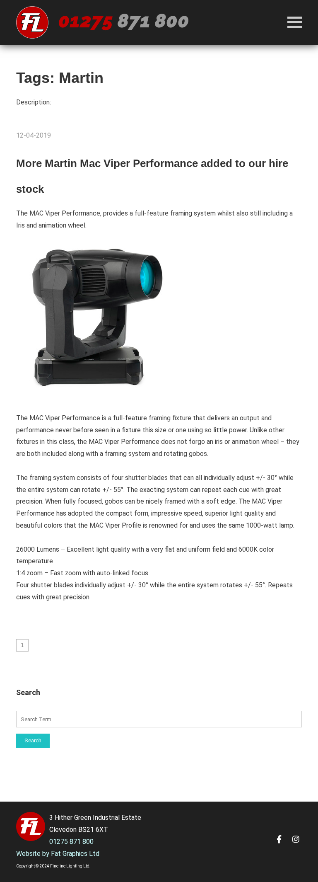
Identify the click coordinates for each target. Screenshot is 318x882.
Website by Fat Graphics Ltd (57, 854)
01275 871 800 (71, 842)
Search (32, 740)
